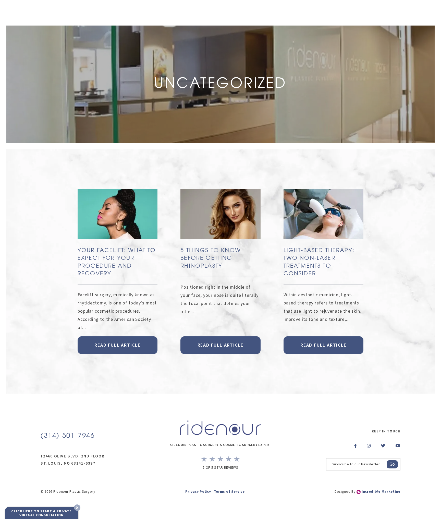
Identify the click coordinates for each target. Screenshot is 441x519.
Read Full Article (117, 345)
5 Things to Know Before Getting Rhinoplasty (210, 258)
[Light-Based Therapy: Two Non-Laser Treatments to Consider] (323, 218)
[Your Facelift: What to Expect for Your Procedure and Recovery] (117, 218)
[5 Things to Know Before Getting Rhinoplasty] (220, 218)
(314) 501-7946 (68, 436)
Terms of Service (229, 491)
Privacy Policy (198, 491)
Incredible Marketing (380, 491)
